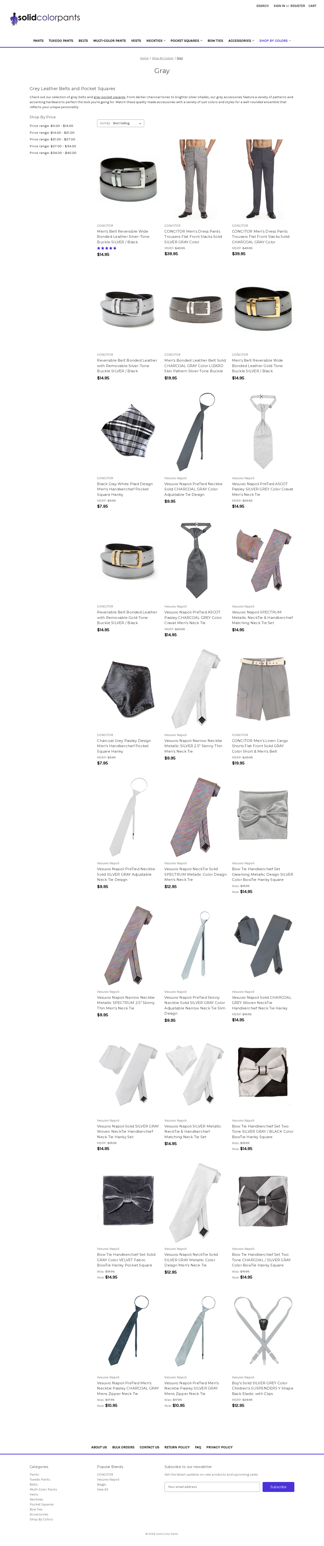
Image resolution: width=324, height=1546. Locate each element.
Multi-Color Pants (109, 40)
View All (102, 1489)
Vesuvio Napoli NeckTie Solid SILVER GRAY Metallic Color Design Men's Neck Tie (191, 1259)
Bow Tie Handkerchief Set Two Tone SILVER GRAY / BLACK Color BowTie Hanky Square (263, 1131)
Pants (38, 40)
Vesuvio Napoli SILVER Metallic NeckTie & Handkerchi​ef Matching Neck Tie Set (192, 1131)
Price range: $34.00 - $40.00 (53, 153)
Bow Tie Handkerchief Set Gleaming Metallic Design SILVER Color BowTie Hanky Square (262, 874)
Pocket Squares (185, 40)
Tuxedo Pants (61, 40)
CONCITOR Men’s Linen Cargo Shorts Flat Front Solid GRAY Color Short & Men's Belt (260, 746)
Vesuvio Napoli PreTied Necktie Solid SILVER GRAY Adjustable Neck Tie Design (126, 874)
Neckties (154, 40)
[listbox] (128, 123)
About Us (99, 1447)
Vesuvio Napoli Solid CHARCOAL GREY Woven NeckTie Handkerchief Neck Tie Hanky (262, 1002)
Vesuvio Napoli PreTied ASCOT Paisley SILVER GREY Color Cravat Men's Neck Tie (262, 489)
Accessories (239, 40)
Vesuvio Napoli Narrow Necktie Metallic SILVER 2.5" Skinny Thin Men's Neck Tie (193, 746)
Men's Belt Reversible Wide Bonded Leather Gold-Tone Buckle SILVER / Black (257, 365)
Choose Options (128, 179)
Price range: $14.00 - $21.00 (52, 132)
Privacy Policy (219, 1447)
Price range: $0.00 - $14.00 (51, 126)
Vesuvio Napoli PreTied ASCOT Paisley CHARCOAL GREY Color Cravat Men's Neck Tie (193, 617)
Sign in (279, 6)
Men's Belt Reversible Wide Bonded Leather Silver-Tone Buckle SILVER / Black (123, 236)
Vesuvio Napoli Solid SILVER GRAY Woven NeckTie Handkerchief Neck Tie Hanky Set (128, 1131)
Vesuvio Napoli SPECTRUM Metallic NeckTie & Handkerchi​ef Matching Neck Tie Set (262, 617)
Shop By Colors (273, 40)
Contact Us (149, 1447)
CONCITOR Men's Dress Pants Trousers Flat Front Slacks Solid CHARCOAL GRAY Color (261, 236)
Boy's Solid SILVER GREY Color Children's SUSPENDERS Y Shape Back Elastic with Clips (262, 1388)
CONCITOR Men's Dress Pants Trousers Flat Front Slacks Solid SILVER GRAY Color (193, 236)
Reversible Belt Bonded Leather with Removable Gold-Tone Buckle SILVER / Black (127, 617)
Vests (136, 40)
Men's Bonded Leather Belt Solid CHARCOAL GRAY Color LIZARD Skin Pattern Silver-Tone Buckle (195, 365)
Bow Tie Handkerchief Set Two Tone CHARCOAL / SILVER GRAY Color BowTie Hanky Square (261, 1259)
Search (262, 6)
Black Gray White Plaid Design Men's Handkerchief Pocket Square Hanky (125, 489)
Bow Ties (215, 40)
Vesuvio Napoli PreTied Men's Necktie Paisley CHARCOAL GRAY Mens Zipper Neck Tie (128, 1388)
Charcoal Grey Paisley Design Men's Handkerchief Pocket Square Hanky (124, 746)
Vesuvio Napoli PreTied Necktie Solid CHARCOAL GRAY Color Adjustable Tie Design (193, 489)
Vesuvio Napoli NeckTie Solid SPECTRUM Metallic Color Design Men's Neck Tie (195, 874)
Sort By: (105, 123)
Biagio (101, 1484)
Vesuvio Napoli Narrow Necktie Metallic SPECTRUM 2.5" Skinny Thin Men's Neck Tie (126, 1002)
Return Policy (177, 1447)
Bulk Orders (123, 1447)
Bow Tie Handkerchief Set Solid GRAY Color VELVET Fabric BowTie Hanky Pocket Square (126, 1259)
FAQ (198, 1447)
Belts (83, 40)
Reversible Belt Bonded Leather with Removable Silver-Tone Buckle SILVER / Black (127, 365)
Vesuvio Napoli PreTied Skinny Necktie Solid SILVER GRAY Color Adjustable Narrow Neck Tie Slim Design (194, 1005)
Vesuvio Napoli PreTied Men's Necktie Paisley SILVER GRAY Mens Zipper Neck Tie (191, 1388)
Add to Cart (128, 432)
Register (297, 6)
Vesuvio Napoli (108, 1479)
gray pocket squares (109, 97)
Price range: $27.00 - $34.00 (53, 146)
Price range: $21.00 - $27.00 (52, 139)
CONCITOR (105, 1474)
